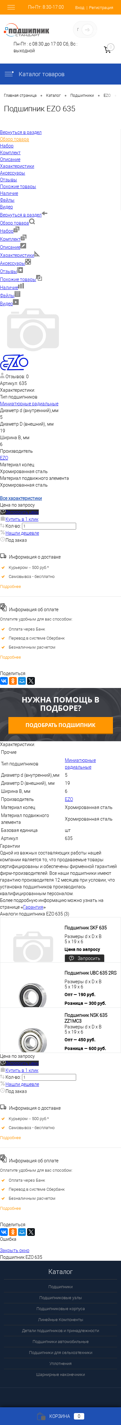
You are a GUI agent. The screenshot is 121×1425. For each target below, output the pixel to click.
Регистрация (101, 7)
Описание (10, 247)
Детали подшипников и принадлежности (60, 1330)
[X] (31, 681)
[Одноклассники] (13, 681)
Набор (7, 231)
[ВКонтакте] (4, 681)
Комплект (10, 239)
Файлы (7, 295)
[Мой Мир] (22, 681)
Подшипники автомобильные (61, 1341)
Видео (6, 303)
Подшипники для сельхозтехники (60, 1352)
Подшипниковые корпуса (60, 1308)
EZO (4, 457)
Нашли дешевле (22, 533)
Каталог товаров (41, 74)
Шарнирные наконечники (60, 1374)
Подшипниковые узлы (60, 1297)
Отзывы (8, 271)
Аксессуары (12, 263)
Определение (100, 30)
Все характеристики (21, 498)
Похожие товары (18, 279)
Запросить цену (22, 512)
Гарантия (33, 907)
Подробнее (10, 586)
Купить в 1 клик (21, 519)
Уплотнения (60, 1363)
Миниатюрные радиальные (29, 403)
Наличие (9, 287)
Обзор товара (14, 223)
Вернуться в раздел (21, 214)
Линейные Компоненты (60, 1319)
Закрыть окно (14, 1250)
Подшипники (60, 1286)
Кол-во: (13, 526)
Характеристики (17, 255)
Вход (79, 7)
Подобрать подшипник (60, 725)
